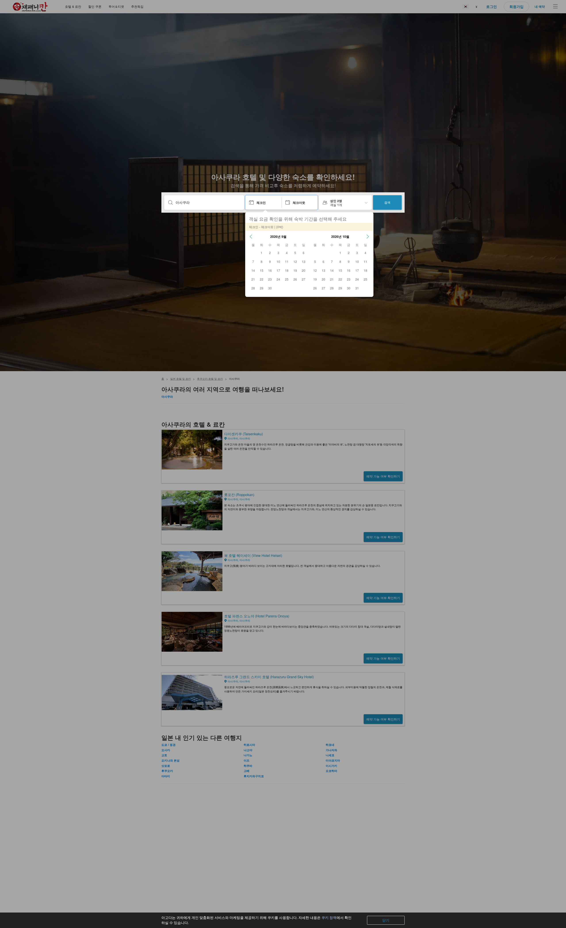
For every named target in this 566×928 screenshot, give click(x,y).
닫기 (385, 920)
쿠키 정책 (329, 917)
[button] (251, 237)
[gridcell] (261, 252)
